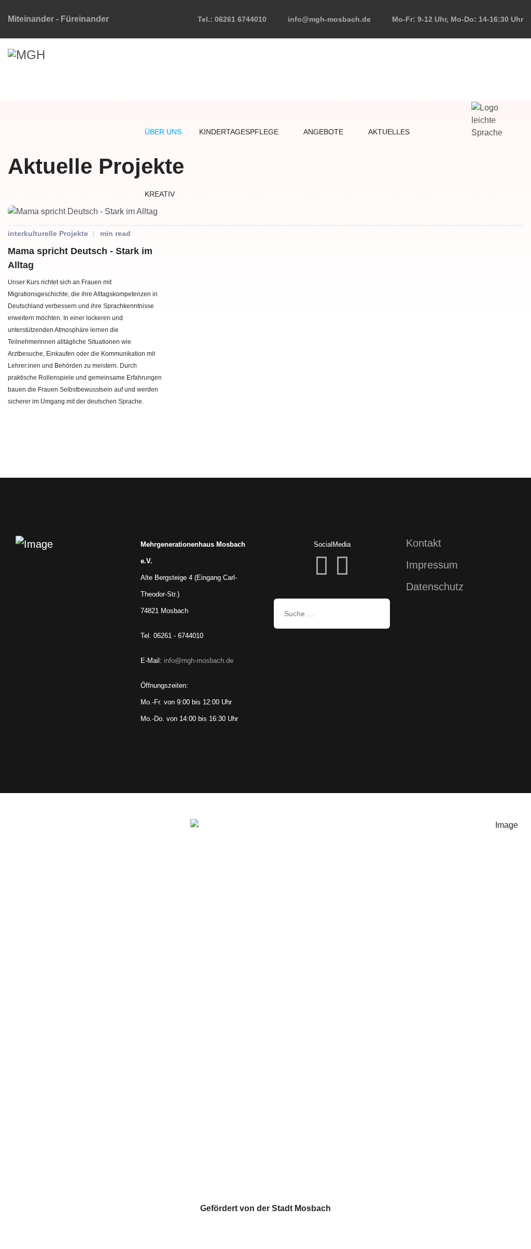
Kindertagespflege (238, 132)
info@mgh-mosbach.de (329, 19)
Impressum (432, 565)
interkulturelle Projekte (48, 233)
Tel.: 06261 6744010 (232, 19)
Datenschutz (435, 586)
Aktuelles (388, 132)
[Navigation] (457, 69)
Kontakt (423, 543)
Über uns (162, 132)
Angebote (322, 132)
